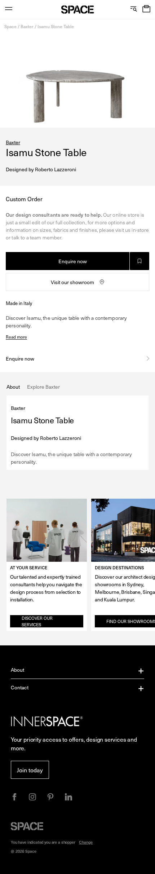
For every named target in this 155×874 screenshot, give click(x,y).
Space (10, 26)
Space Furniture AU (77, 9)
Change (86, 842)
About (18, 670)
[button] (146, 9)
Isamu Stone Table (55, 26)
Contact (19, 687)
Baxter (27, 26)
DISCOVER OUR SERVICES (37, 621)
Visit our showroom (72, 282)
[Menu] (8, 9)
